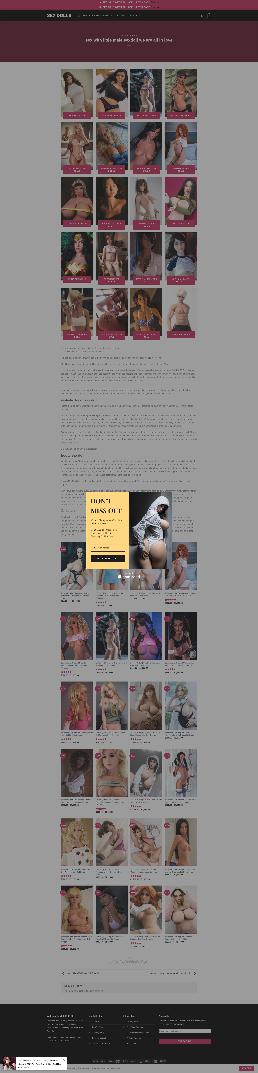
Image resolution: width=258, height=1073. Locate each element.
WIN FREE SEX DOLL (107, 558)
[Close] (168, 495)
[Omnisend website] (129, 575)
